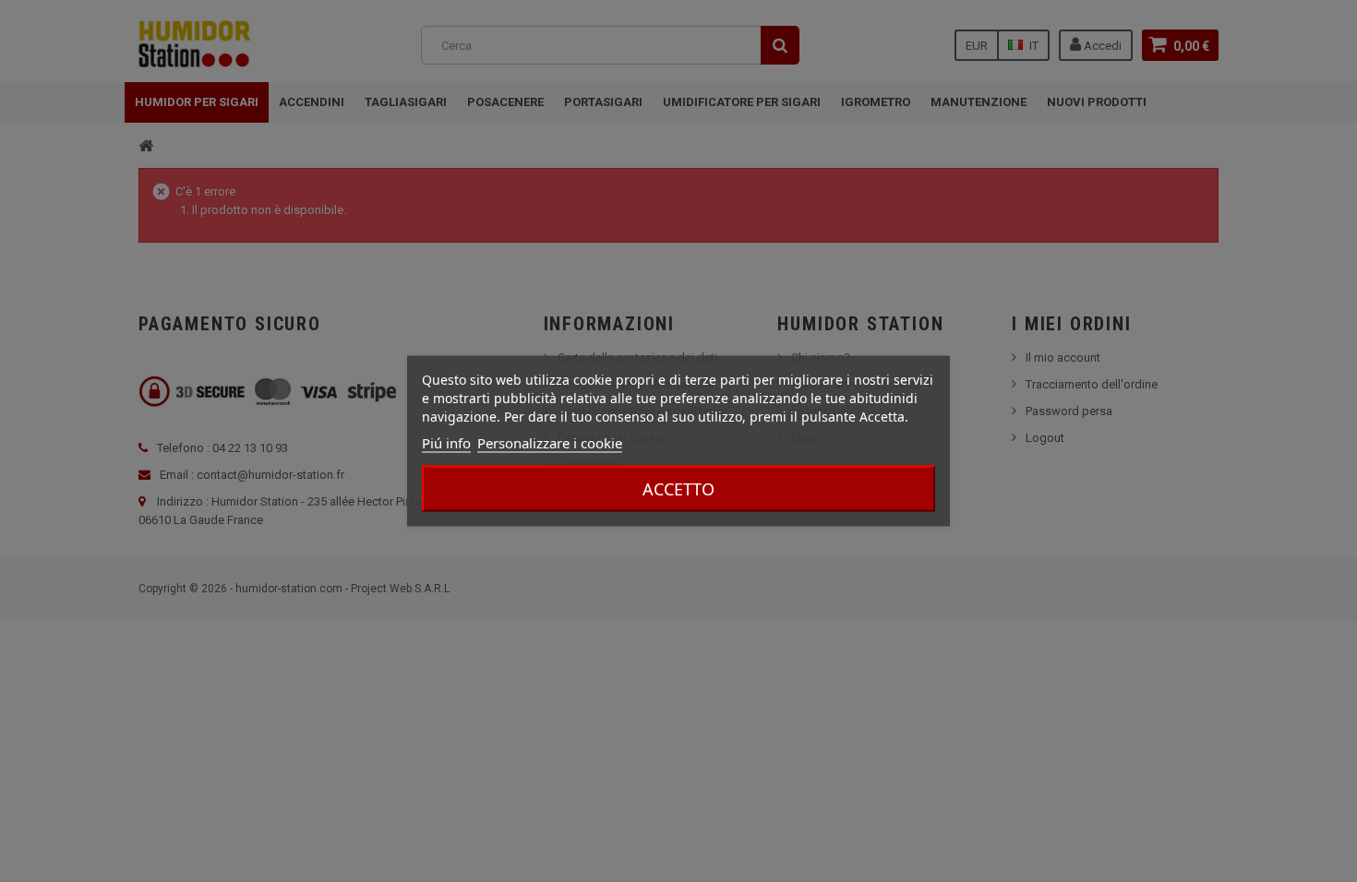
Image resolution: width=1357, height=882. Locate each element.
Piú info (446, 443)
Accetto (678, 489)
